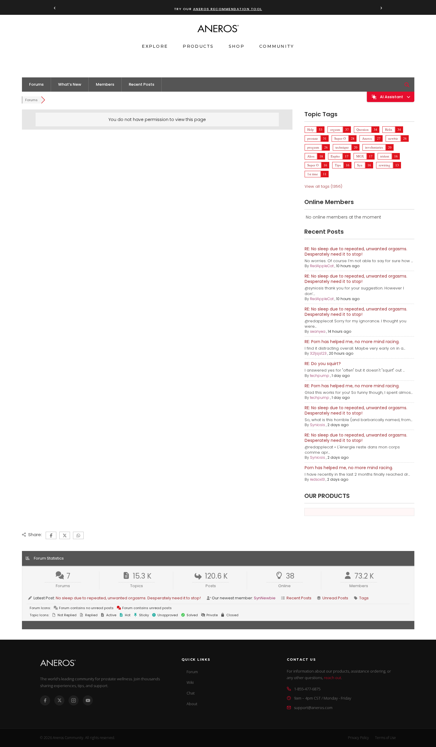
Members (105, 84)
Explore (155, 46)
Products (198, 46)
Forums (36, 84)
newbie (393, 138)
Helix (388, 129)
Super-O (340, 138)
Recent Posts (141, 84)
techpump (319, 375)
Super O (313, 165)
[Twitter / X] (59, 700)
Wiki (190, 682)
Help (310, 129)
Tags (364, 598)
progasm (313, 147)
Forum (192, 671)
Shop (236, 46)
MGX (360, 156)
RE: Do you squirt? (323, 364)
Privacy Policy (358, 737)
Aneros (367, 138)
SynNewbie (265, 598)
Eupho (335, 156)
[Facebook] (45, 700)
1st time (312, 174)
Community (276, 46)
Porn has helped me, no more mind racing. (349, 468)
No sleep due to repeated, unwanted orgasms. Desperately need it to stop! (128, 598)
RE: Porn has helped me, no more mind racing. (352, 342)
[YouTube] (88, 700)
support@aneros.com (313, 707)
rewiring (384, 165)
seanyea (317, 331)
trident (384, 156)
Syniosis (317, 424)
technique (342, 147)
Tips (338, 165)
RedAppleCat (322, 265)
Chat (191, 693)
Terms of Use (385, 737)
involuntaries (374, 147)
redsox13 (317, 479)
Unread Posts (335, 598)
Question (363, 129)
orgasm (335, 129)
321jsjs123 (318, 353)
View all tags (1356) (323, 186)
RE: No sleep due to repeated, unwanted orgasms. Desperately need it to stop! (356, 251)
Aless (310, 156)
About (192, 703)
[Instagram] (74, 700)
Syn (359, 165)
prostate (312, 138)
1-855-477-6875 (307, 689)
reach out (332, 677)
